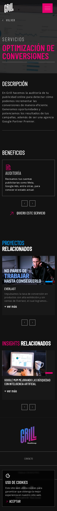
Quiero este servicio (30, 213)
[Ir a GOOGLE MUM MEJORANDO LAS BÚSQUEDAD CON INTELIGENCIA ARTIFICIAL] (28, 363)
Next (32, 203)
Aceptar (14, 501)
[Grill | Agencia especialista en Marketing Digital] (9, 7)
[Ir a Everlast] (28, 270)
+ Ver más (10, 306)
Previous (24, 203)
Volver (10, 20)
